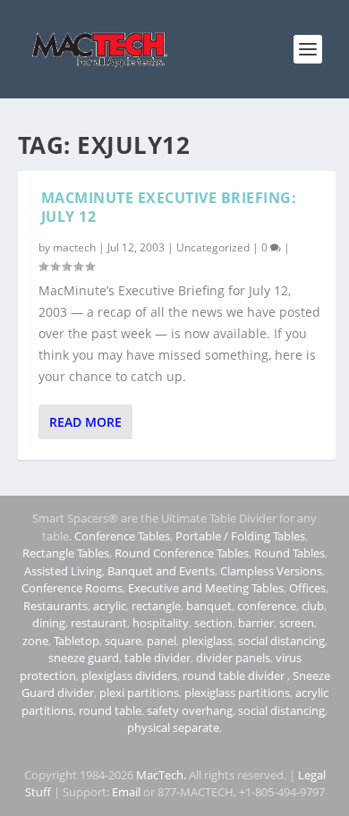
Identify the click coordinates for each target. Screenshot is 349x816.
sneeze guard (83, 658)
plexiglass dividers (129, 675)
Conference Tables (122, 536)
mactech (74, 247)
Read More (85, 421)
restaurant (99, 623)
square (123, 641)
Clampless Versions (271, 571)
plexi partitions (139, 692)
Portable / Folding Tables (240, 536)
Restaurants (55, 606)
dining (48, 623)
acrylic (109, 606)
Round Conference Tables (182, 553)
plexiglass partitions (237, 692)
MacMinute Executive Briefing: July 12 (169, 207)
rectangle (156, 606)
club (313, 606)
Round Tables (289, 553)
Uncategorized (213, 247)
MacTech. (161, 775)
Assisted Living (63, 571)
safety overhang (190, 710)
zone (35, 641)
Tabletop (76, 641)
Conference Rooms (72, 588)
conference (266, 606)
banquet (209, 606)
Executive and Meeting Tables (206, 588)
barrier (256, 623)
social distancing (281, 641)
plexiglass (207, 641)
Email (126, 792)
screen (296, 623)
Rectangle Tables (65, 553)
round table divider (235, 675)
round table (110, 710)
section (213, 623)
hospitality (160, 623)
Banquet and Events (161, 571)
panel (161, 641)
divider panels (233, 658)
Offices (307, 588)
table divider (157, 658)
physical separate (173, 727)
